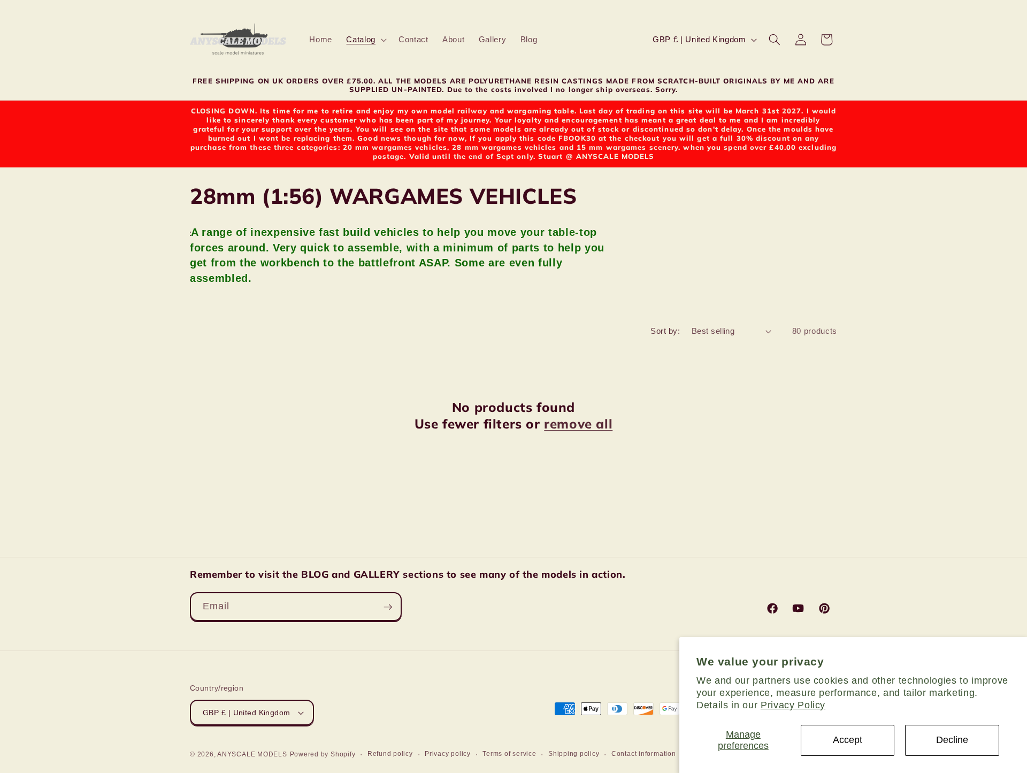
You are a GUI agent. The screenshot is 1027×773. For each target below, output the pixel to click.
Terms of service (509, 753)
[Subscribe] (388, 607)
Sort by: (665, 330)
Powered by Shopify (323, 754)
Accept (847, 739)
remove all (578, 424)
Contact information (643, 753)
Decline (952, 739)
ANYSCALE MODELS (252, 754)
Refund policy (390, 753)
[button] (365, 39)
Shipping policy (574, 753)
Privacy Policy (793, 705)
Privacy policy (448, 753)
